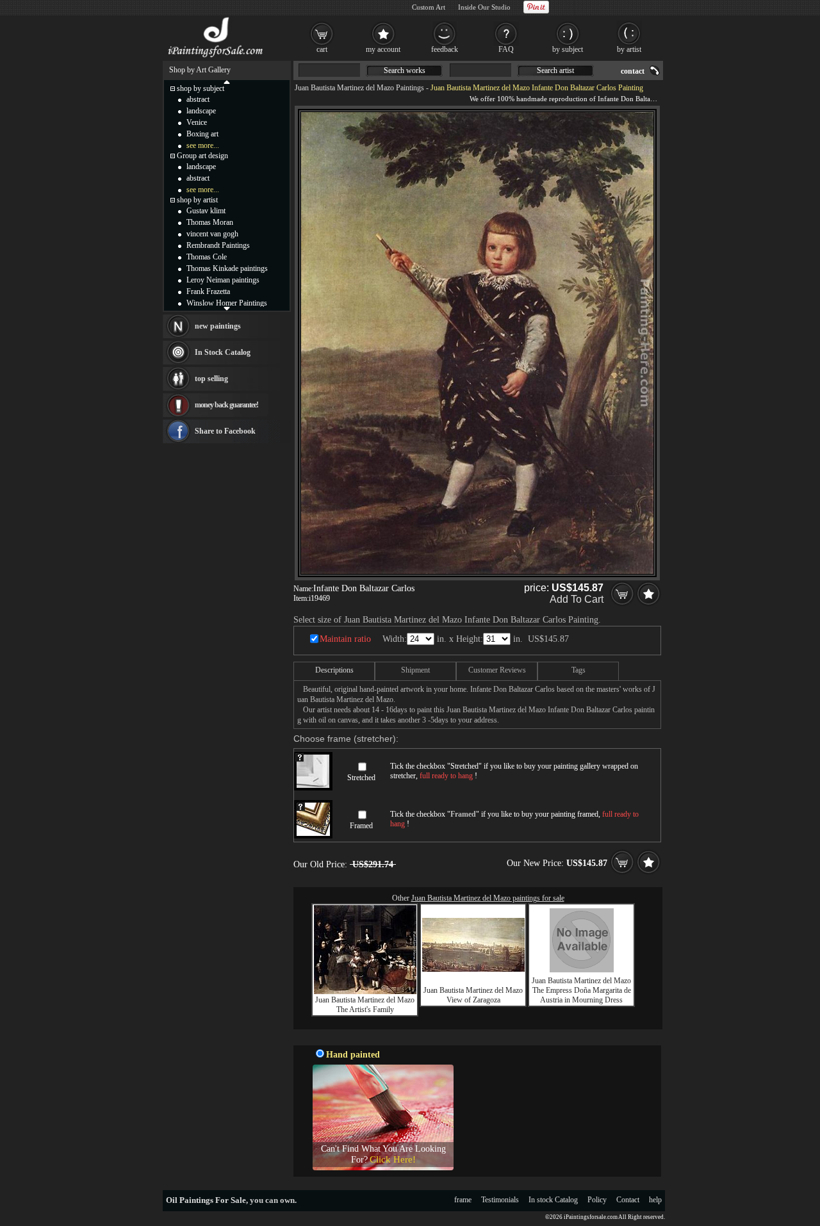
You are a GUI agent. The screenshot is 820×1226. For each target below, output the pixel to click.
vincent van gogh (212, 233)
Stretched (361, 777)
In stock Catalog (553, 1199)
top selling (211, 378)
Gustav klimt (206, 210)
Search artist (555, 70)
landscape (201, 110)
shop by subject (200, 88)
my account (383, 49)
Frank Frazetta (208, 291)
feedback (444, 49)
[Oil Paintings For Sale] (216, 57)
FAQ (506, 49)
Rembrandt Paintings (218, 245)
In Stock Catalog (222, 352)
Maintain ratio (345, 639)
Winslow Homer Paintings (226, 302)
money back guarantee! (226, 404)
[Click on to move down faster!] (227, 308)
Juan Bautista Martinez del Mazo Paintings (359, 87)
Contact (627, 1199)
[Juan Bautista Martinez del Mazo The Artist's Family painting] (365, 991)
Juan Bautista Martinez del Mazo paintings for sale (487, 898)
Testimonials (500, 1199)
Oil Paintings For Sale (206, 1200)
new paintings (218, 326)
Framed (361, 825)
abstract (197, 99)
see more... (202, 145)
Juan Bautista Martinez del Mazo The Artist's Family (364, 1004)
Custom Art (428, 7)
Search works (404, 70)
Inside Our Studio (484, 7)
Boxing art (202, 133)
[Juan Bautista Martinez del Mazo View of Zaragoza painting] (473, 969)
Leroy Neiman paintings (222, 279)
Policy (597, 1199)
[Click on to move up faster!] (227, 81)
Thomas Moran (209, 222)
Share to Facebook (225, 431)
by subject (567, 49)
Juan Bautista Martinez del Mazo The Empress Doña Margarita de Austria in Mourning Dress (581, 990)
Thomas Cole (206, 256)
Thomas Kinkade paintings (227, 268)
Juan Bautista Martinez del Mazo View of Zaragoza (473, 995)
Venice (196, 122)
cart (321, 49)
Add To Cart (576, 599)
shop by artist (197, 199)
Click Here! (393, 1159)
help (655, 1199)
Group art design (202, 155)
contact (632, 71)
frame (463, 1199)
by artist (629, 49)
